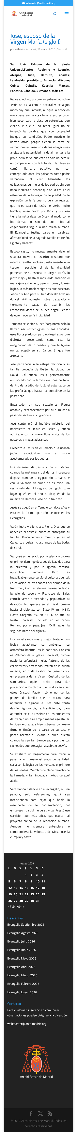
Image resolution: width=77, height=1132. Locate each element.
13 (15, 887)
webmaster (21, 49)
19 (10, 894)
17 (37, 887)
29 (26, 900)
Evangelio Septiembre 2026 (25, 924)
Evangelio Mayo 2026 (21, 958)
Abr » (20, 906)
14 (21, 887)
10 (37, 881)
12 (10, 887)
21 (21, 894)
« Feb (11, 906)
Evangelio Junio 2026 (21, 949)
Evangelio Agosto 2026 (22, 933)
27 (15, 900)
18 (43, 887)
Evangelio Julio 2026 (21, 941)
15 (26, 887)
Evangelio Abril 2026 (21, 966)
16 (32, 887)
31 (37, 900)
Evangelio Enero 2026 (22, 992)
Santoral (62, 49)
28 (21, 900)
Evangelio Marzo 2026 (22, 975)
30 (32, 900)
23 (32, 894)
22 (26, 894)
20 (15, 894)
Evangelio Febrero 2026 (23, 983)
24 (37, 894)
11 (43, 881)
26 (10, 900)
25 (43, 894)
